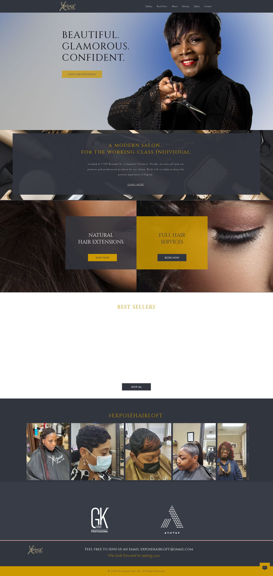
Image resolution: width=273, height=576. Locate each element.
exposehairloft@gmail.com (166, 549)
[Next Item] (243, 451)
